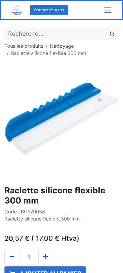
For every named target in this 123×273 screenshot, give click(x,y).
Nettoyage (62, 46)
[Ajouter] (45, 257)
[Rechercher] (112, 33)
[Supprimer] (11, 257)
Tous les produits (23, 46)
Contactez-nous (49, 9)
